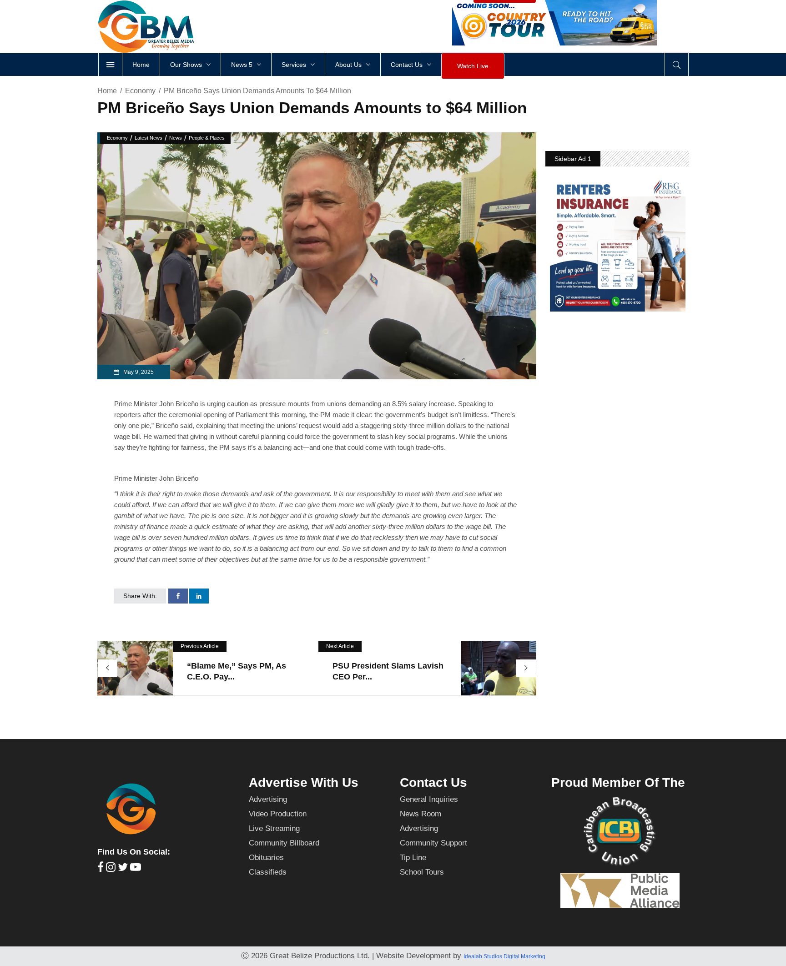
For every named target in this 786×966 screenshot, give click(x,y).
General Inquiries (429, 799)
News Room (420, 814)
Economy (140, 91)
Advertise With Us (303, 782)
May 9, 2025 (138, 372)
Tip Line (413, 857)
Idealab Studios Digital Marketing (504, 956)
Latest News (148, 138)
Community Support (433, 843)
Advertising (268, 799)
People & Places (207, 138)
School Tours (422, 872)
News (175, 138)
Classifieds (268, 872)
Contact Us (433, 782)
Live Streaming (274, 828)
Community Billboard (284, 843)
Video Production (278, 814)
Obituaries (266, 857)
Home (107, 91)
